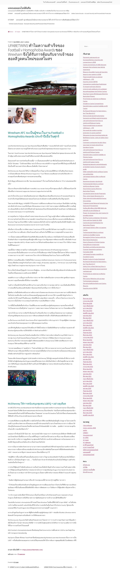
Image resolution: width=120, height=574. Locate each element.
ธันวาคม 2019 (87, 413)
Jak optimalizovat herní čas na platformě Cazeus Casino (93, 161)
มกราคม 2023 (87, 323)
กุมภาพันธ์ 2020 (88, 408)
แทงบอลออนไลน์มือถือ (19, 8)
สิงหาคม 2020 (87, 393)
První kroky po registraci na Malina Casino (94, 275)
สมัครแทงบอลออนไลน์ (90, 450)
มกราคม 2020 (87, 410)
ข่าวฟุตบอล (87, 442)
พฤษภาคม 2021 (88, 371)
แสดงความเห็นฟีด (89, 470)
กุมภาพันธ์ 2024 (88, 306)
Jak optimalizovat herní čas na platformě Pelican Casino (93, 151)
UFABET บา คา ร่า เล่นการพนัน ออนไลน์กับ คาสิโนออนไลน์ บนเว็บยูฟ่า (26, 567)
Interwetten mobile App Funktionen (94, 84)
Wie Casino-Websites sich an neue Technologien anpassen (94, 280)
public (85, 430)
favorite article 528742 (90, 82)
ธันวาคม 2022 (87, 325)
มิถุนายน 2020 (87, 398)
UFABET (85, 433)
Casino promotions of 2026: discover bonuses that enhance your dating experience (94, 67)
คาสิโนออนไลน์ (88, 445)
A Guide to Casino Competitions (93, 104)
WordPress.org (88, 472)
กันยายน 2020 (87, 391)
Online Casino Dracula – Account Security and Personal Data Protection (91, 13)
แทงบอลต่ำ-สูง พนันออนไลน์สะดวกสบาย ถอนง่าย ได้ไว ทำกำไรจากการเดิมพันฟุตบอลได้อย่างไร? (42, 13)
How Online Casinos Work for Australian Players (92, 190)
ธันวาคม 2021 (87, 354)
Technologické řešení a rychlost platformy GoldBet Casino (93, 233)
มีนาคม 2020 (87, 405)
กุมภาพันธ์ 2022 (88, 349)
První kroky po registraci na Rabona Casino (94, 100)
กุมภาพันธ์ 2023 (88, 320)
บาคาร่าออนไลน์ (88, 447)
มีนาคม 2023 (87, 318)
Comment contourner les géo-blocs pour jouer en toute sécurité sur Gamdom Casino (94, 145)
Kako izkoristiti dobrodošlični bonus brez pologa (94, 199)
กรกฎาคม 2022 (88, 337)
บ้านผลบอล (21, 554)
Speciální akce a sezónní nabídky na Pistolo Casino (94, 156)
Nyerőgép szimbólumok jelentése (94, 247)
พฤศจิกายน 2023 (88, 313)
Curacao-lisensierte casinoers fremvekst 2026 (92, 250)
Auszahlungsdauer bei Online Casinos (95, 91)
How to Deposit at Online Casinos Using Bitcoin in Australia (94, 243)
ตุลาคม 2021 (87, 359)
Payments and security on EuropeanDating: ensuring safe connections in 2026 (93, 59)
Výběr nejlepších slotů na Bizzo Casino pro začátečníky (95, 173)
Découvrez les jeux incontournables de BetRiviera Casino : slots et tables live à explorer (95, 137)
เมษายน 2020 (87, 403)
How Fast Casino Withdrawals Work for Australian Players (95, 95)
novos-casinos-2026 (89, 428)
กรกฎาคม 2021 (88, 366)
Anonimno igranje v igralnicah (92, 181)
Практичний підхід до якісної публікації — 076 (92, 78)
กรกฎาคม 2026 (88, 301)
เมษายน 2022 (87, 345)
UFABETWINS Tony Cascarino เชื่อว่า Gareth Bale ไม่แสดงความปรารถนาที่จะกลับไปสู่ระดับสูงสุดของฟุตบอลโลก (60, 567)
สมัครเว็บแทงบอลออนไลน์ (104, 2)
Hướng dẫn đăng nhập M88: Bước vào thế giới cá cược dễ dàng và (94, 209)
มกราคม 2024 (87, 308)
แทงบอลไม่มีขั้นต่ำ (62, 2)
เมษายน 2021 (87, 374)
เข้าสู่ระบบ (86, 465)
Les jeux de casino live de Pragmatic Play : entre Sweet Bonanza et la (94, 195)
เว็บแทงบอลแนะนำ (74, 2)
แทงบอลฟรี (86, 452)
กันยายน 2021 (87, 362)
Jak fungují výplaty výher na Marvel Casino (94, 178)
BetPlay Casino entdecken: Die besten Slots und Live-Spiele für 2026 (95, 219)
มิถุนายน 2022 (87, 340)
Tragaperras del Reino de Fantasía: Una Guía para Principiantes (95, 204)
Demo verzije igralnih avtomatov (93, 116)
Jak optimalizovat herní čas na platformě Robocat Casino (93, 122)
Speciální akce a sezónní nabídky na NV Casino (95, 107)
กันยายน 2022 (87, 332)
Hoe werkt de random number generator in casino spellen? (92, 131)
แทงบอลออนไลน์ (88, 455)
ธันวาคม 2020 (87, 384)
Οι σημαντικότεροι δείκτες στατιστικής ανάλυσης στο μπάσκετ (95, 88)
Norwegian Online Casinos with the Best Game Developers (94, 238)
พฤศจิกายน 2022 (88, 328)
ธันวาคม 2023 (87, 311)
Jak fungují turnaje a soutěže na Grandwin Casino (93, 255)
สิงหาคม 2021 (87, 364)
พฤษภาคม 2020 (88, 401)
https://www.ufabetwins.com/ (32, 550)
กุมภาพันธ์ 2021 (88, 379)
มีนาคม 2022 (87, 347)
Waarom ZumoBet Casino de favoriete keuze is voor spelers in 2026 (95, 73)
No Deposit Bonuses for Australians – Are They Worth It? (95, 112)
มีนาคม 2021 (87, 376)
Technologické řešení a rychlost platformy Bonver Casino (93, 185)
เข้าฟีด (85, 467)
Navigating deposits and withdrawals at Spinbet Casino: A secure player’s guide (95, 166)
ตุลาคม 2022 (87, 330)
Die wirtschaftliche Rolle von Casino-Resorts (94, 285)
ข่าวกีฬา (86, 438)
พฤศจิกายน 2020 (88, 386)
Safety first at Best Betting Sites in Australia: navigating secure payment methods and (95, 268)
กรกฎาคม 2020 (88, 396)
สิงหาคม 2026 (87, 298)
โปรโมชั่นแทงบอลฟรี (49, 2)
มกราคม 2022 (87, 352)
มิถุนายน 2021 (87, 369)
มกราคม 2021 (87, 381)
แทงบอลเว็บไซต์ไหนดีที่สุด (88, 2)
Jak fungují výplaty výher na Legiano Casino (94, 229)
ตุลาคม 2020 (87, 388)
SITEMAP (10, 13)
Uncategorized (88, 435)
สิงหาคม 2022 (87, 335)
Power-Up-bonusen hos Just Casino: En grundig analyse (95, 214)
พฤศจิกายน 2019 (88, 415)
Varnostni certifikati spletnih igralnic (95, 118)
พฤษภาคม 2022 (88, 342)
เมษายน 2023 (87, 315)
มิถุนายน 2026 (87, 303)
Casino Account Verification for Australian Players (93, 224)
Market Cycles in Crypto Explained (94, 259)
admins (27, 42)
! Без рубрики (87, 425)
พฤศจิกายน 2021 (88, 357)
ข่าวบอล (16, 562)
